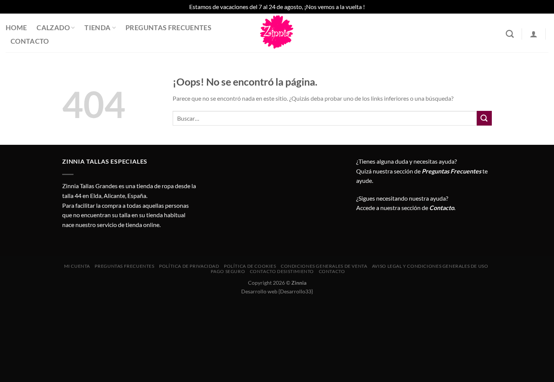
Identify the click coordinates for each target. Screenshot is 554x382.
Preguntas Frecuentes (168, 28)
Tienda (97, 28)
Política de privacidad (189, 266)
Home (16, 28)
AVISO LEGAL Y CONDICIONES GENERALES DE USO (430, 266)
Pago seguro (228, 271)
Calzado (53, 28)
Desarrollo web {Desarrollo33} (277, 291)
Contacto (30, 41)
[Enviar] (484, 118)
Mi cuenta (77, 266)
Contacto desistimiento (282, 271)
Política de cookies (250, 266)
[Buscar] (510, 33)
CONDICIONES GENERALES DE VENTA (324, 266)
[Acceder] (533, 34)
